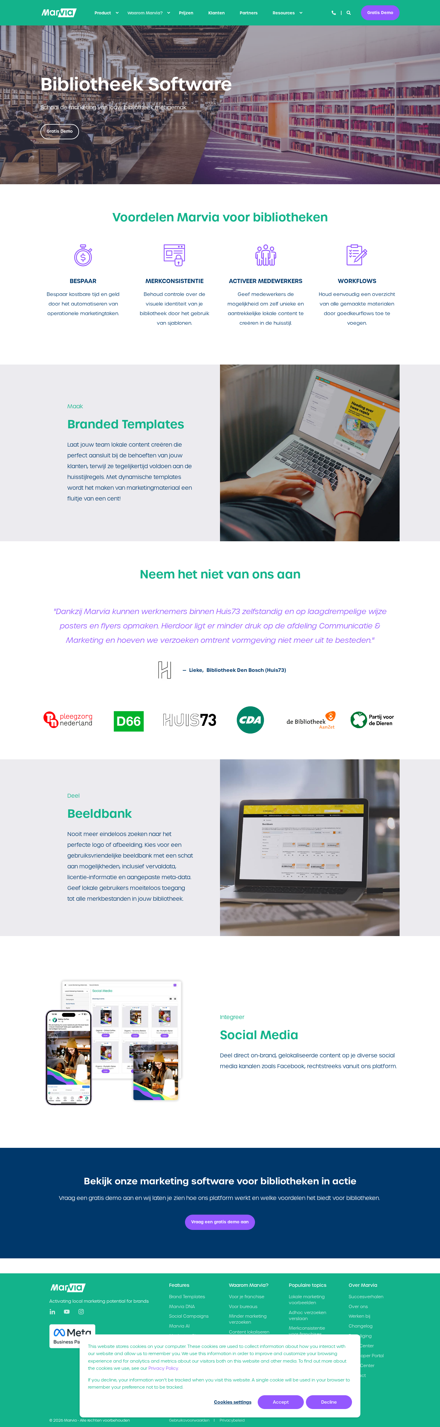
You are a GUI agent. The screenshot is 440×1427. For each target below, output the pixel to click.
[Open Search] (349, 13)
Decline (329, 1402)
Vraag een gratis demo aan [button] (220, 1222)
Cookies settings (232, 1402)
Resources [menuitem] (284, 12)
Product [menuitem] (103, 12)
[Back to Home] (59, 12)
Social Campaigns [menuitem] (189, 1316)
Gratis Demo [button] (380, 12)
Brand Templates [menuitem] (187, 1296)
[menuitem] (117, 13)
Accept (281, 1402)
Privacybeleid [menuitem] (232, 1420)
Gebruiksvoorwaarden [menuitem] (189, 1420)
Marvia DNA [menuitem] (182, 1306)
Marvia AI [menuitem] (179, 1326)
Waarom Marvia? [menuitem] (145, 12)
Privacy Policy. (163, 1368)
